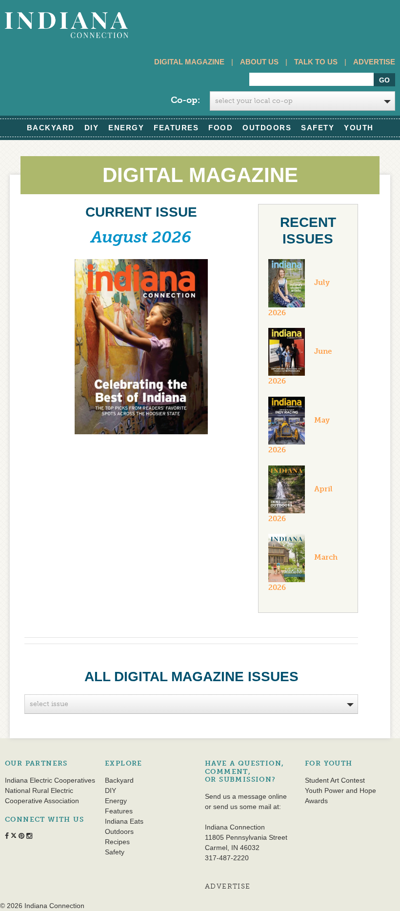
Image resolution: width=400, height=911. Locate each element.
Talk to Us (316, 62)
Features (176, 127)
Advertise (374, 62)
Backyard (51, 127)
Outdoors (266, 127)
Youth (359, 127)
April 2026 (300, 504)
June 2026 (300, 366)
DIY (91, 127)
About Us (259, 62)
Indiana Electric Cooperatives (50, 780)
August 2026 (141, 237)
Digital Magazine (189, 62)
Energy (126, 127)
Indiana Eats (124, 821)
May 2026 (299, 435)
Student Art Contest (335, 780)
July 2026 (299, 297)
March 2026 (303, 572)
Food (220, 127)
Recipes (117, 842)
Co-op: (185, 100)
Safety (317, 127)
